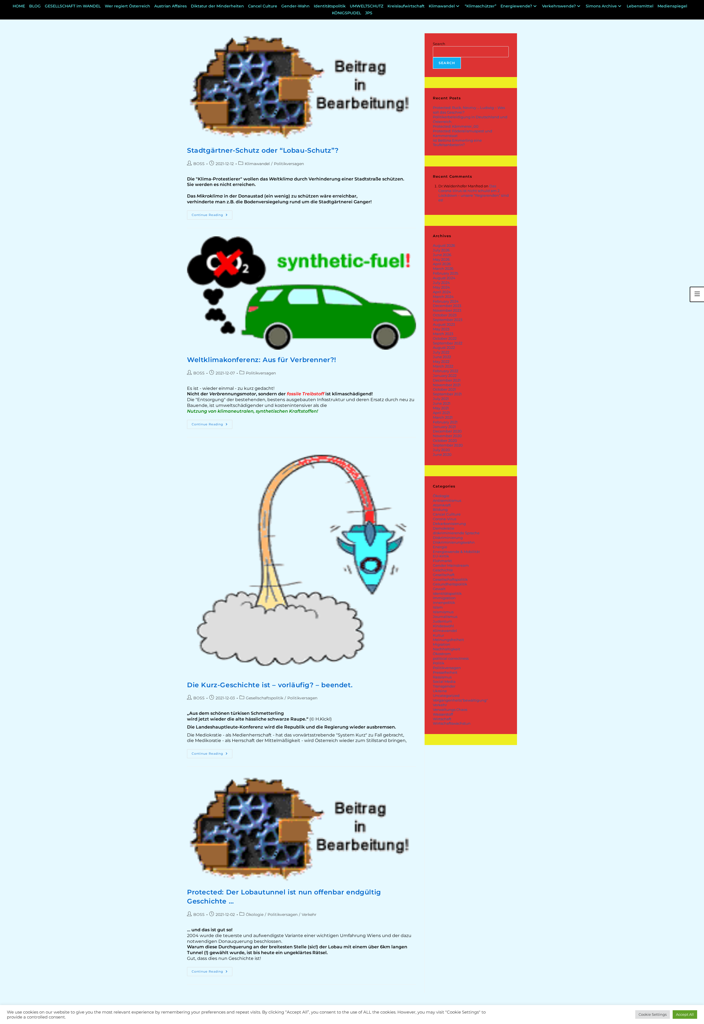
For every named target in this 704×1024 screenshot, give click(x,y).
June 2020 (442, 454)
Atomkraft (442, 505)
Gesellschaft (444, 575)
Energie (440, 547)
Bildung (440, 509)
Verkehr (309, 914)
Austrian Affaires (170, 6)
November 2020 (447, 436)
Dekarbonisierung (449, 523)
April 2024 (442, 292)
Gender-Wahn (295, 6)
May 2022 (441, 361)
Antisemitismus (447, 500)
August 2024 (444, 278)
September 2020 (448, 445)
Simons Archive (601, 6)
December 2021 (447, 380)
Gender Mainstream (451, 565)
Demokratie (443, 528)
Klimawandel (442, 6)
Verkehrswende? (559, 6)
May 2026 (441, 259)
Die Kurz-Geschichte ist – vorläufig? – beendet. (270, 685)
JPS (368, 12)
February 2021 (445, 422)
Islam (438, 607)
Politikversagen (289, 163)
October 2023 (445, 315)
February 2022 (445, 371)
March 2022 (443, 366)
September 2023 (447, 319)
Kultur (438, 635)
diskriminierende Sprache (456, 533)
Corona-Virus (444, 519)
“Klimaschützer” (480, 6)
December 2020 (447, 431)
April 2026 (442, 264)
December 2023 (447, 305)
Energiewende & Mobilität (456, 551)
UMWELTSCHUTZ (366, 6)
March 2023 (443, 334)
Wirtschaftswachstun (452, 723)
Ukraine (440, 691)
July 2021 (441, 398)
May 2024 (441, 287)
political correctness (451, 658)
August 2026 (444, 245)
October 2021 (444, 389)
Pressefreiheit (445, 672)
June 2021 (441, 403)
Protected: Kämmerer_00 (456, 126)
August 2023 (444, 324)
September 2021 (447, 394)
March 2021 (443, 417)
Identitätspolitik (330, 6)
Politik (438, 663)
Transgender (444, 686)
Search (439, 44)
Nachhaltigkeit (446, 649)
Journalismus (445, 616)
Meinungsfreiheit (448, 639)
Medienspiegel (672, 6)
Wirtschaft (442, 719)
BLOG (35, 6)
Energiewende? (516, 6)
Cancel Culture (262, 6)
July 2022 (441, 352)
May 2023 (441, 329)
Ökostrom (442, 653)
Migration (441, 644)
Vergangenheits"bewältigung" (460, 700)
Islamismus (443, 612)
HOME (19, 6)
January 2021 (444, 427)
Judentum (442, 621)
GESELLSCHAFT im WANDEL (73, 6)
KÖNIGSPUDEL (346, 12)
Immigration (444, 598)
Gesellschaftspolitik (264, 698)
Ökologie (254, 914)
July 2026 (441, 250)
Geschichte (443, 570)
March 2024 (443, 296)
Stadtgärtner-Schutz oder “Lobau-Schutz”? (263, 150)
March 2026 (443, 268)
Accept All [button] (685, 1014)
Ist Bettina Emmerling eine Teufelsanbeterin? (457, 142)
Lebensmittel (640, 6)
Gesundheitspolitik (450, 584)
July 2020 (441, 450)
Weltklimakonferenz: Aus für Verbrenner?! (261, 360)
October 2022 (445, 338)
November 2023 (447, 310)
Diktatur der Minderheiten (217, 6)
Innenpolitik (444, 602)
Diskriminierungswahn (454, 542)
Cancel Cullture (447, 514)
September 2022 (447, 343)
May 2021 (441, 408)
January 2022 (445, 375)
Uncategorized (446, 695)
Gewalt (439, 589)
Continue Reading (212, 213)
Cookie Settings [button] (653, 1014)
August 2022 (444, 347)
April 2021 (441, 412)
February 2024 (446, 301)
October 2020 (445, 440)
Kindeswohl (443, 626)
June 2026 (442, 255)
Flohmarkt (442, 560)
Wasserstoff (443, 714)
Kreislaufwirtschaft (406, 6)
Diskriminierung (448, 537)
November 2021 (447, 385)
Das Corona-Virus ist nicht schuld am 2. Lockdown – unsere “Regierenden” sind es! (473, 193)
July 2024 (441, 282)
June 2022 (442, 357)
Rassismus (442, 677)
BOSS (199, 163)
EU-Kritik (441, 556)
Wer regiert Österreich (127, 6)
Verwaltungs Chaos (450, 709)
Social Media (444, 681)
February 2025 (445, 273)
